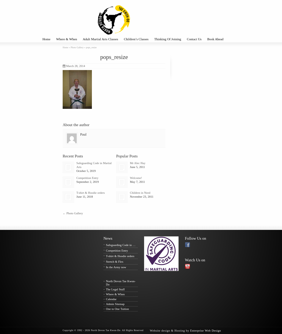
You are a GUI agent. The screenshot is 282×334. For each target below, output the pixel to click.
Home (46, 39)
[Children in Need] (121, 197)
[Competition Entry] (68, 182)
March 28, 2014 (75, 66)
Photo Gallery (73, 213)
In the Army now (116, 267)
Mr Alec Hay (137, 163)
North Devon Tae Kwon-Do (120, 283)
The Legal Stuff (115, 289)
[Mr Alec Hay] (121, 167)
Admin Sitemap (115, 304)
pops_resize (114, 57)
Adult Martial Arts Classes (100, 39)
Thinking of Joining (167, 39)
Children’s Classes (136, 39)
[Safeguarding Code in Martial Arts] (68, 167)
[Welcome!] (121, 182)
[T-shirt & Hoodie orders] (68, 197)
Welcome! (136, 178)
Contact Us (194, 39)
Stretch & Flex (114, 261)
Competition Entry (87, 178)
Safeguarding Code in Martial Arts (126, 245)
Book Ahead (215, 39)
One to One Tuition (117, 309)
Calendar (111, 299)
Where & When (66, 39)
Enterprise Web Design (205, 330)
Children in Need (140, 192)
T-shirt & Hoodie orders (90, 192)
